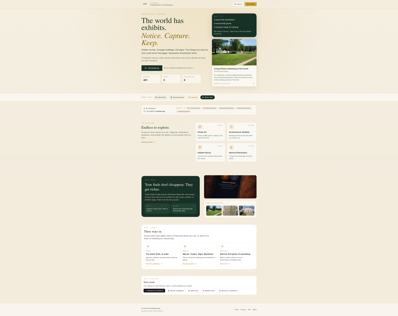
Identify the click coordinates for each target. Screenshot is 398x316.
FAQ (249, 309)
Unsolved (194, 97)
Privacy (243, 309)
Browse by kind (178, 97)
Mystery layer (210, 291)
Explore (239, 4)
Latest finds (162, 97)
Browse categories (177, 291)
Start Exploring (153, 68)
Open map (194, 291)
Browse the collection (155, 290)
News (255, 309)
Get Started (250, 4)
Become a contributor (229, 291)
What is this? (209, 97)
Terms (236, 309)
